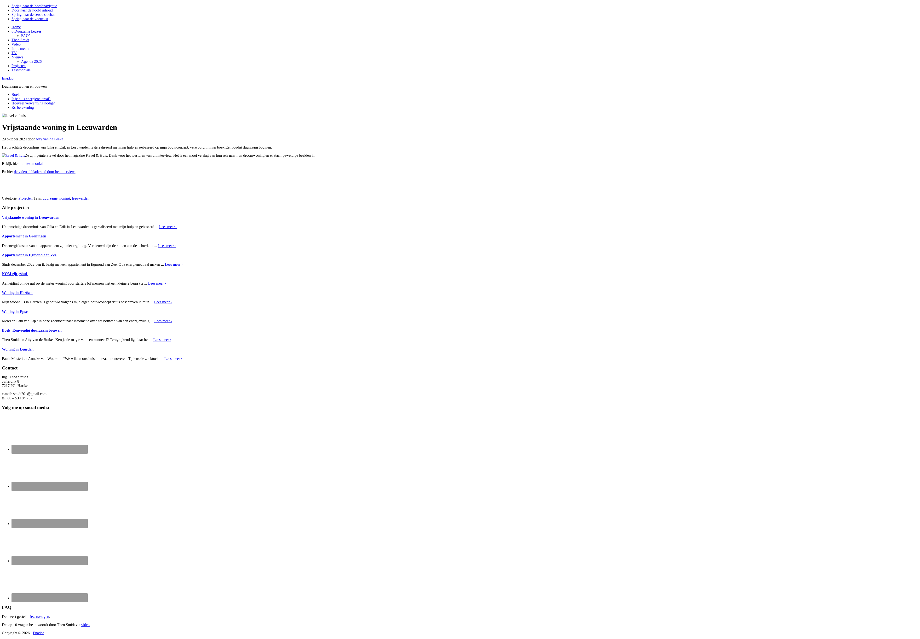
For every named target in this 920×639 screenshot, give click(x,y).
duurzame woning (56, 198)
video (85, 625)
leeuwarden (80, 198)
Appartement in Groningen (24, 236)
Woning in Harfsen (17, 293)
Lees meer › (168, 227)
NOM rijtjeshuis (15, 274)
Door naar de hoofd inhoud (32, 10)
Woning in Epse (15, 312)
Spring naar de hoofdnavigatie (34, 6)
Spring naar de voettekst (30, 19)
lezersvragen (39, 617)
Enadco (7, 78)
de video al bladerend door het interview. (44, 172)
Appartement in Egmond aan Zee (29, 255)
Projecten (25, 198)
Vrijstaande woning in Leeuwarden (30, 217)
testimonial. (35, 163)
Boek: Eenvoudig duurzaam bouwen (32, 330)
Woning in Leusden (18, 349)
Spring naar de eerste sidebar (33, 14)
